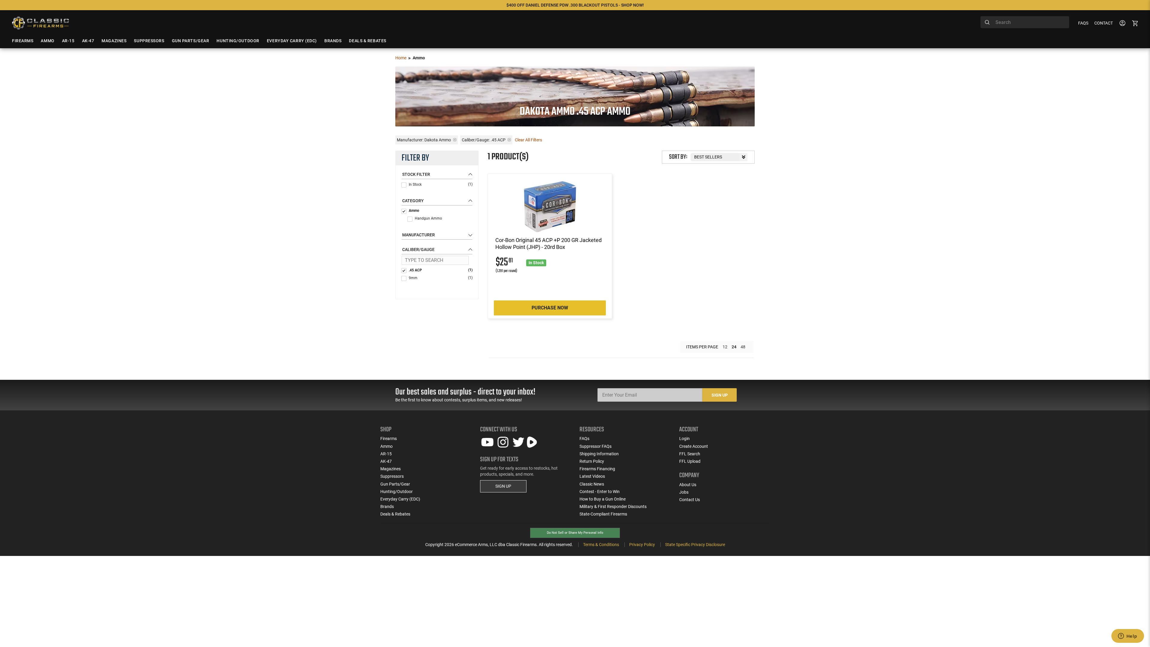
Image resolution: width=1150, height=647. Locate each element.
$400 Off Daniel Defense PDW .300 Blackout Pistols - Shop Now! (575, 5)
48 (743, 346)
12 (725, 346)
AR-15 (386, 453)
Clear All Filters (528, 139)
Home (400, 57)
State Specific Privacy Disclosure (695, 544)
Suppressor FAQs (595, 446)
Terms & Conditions (601, 544)
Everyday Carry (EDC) (400, 499)
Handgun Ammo (428, 218)
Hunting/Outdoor (396, 491)
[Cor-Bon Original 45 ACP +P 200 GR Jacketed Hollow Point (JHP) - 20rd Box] (549, 206)
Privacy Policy (642, 544)
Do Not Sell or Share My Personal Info (575, 533)
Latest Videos (592, 476)
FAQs (1083, 23)
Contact (1103, 23)
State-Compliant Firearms (603, 514)
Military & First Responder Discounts (613, 506)
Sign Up (720, 395)
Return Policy (591, 461)
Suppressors (392, 476)
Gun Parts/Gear (395, 484)
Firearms (388, 438)
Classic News (591, 484)
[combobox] (1024, 22)
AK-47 (386, 461)
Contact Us (689, 499)
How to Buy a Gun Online (602, 499)
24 (734, 346)
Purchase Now (550, 308)
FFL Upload (689, 461)
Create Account (693, 446)
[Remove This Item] (454, 139)
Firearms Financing (597, 468)
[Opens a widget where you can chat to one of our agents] (1127, 636)
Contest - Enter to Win (599, 491)
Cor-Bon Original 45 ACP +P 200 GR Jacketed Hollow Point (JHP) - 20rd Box (548, 243)
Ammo (414, 210)
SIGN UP (503, 486)
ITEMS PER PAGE (702, 346)
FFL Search (689, 453)
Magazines (390, 468)
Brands (387, 506)
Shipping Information (599, 453)
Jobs (684, 492)
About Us (687, 484)
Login (684, 438)
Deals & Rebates (395, 514)
